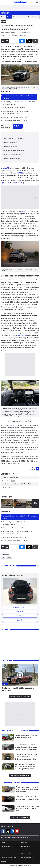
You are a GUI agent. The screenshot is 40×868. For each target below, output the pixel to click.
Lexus (12, 425)
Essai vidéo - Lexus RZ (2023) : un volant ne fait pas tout (18, 689)
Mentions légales (5, 853)
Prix (23, 16)
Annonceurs (24, 842)
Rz (3, 557)
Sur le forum (20, 616)
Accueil (3, 16)
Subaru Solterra (18, 183)
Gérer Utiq (3, 861)
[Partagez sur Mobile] (35, 40)
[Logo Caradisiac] (20, 4)
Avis (14, 16)
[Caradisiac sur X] (8, 831)
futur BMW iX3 (22, 335)
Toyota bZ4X (5, 183)
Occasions (20, 611)
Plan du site (24, 850)
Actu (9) (20, 620)
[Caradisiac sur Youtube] (17, 831)
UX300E (20, 173)
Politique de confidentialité (27, 853)
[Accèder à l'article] (20, 675)
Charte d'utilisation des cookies (8, 857)
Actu (19, 16)
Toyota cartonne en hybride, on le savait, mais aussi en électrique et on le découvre (27, 789)
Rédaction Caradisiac (6, 846)
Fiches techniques (31, 16)
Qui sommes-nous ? (25, 846)
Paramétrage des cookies (27, 857)
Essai (3, 22)
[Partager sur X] (29, 40)
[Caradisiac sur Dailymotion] (13, 831)
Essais (9, 16)
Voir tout (35, 503)
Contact (3, 842)
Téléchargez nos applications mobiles (15, 838)
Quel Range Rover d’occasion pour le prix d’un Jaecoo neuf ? (26, 736)
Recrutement (4, 850)
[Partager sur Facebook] (22, 40)
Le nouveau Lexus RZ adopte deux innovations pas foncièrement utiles (27, 808)
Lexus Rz (5, 13)
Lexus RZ (6, 168)
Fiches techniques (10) (20, 607)
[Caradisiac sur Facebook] (3, 831)
